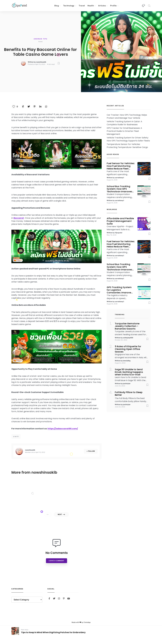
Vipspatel (32, 503)
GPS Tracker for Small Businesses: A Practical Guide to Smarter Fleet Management (124, 131)
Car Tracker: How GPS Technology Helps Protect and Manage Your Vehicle (127, 116)
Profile (113, 5)
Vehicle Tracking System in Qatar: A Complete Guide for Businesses (124, 123)
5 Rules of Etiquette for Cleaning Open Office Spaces (128, 348)
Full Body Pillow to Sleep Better (128, 393)
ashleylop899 (128, 338)
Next (60, 514)
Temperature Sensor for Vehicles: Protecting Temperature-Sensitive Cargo (127, 146)
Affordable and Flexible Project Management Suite (38, 488)
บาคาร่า (16, 436)
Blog (56, 5)
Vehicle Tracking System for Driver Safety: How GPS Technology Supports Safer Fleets (128, 139)
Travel (82, 5)
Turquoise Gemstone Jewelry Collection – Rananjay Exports (127, 326)
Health (90, 5)
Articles (102, 5)
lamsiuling (126, 361)
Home (40, 41)
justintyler (126, 383)
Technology (68, 5)
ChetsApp (87, 622)
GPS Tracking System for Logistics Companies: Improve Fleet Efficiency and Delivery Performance (119, 289)
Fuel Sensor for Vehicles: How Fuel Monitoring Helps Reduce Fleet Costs (121, 165)
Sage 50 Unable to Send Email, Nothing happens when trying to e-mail (129, 371)
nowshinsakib (41, 62)
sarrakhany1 (119, 178)
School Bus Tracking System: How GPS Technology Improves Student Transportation (121, 188)
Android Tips (40, 39)
